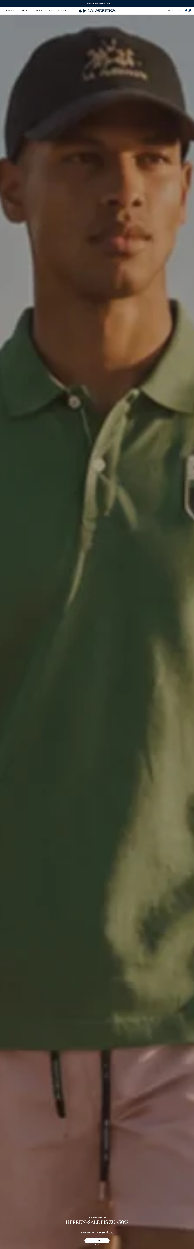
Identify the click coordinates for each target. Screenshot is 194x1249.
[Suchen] (177, 11)
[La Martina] (97, 10)
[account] (181, 11)
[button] (95, 1244)
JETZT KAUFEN (97, 1240)
